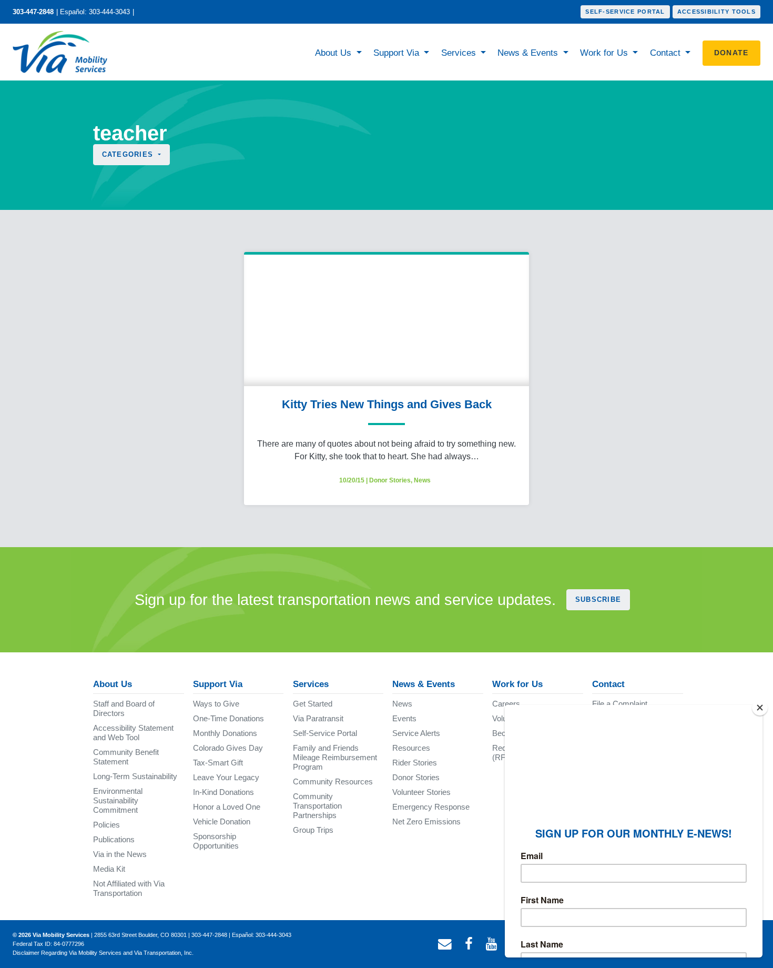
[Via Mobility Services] (63, 52)
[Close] (760, 707)
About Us (334, 53)
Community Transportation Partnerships (317, 806)
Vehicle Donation (221, 821)
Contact (666, 53)
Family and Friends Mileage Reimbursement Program (335, 757)
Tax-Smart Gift (218, 762)
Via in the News (120, 854)
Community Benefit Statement (126, 757)
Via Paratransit (318, 718)
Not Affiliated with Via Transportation (129, 888)
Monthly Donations (225, 733)
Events (404, 718)
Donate (731, 52)
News (422, 480)
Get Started (312, 703)
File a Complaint (619, 703)
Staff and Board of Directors (124, 708)
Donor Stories (390, 480)
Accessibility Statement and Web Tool (133, 732)
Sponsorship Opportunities (216, 841)
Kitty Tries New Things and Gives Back (387, 404)
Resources (411, 747)
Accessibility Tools (716, 11)
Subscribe (598, 599)
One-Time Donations (228, 718)
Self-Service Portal (625, 11)
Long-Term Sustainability (135, 776)
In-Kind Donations (223, 792)
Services (460, 53)
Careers (506, 703)
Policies (106, 824)
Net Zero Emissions (426, 821)
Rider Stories (414, 762)
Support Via (397, 53)
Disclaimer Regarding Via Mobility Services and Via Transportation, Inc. (103, 953)
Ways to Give (216, 703)
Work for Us (605, 53)
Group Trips (313, 829)
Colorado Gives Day (228, 747)
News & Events (529, 53)
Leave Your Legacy (226, 777)
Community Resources (333, 781)
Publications (114, 839)
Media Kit (109, 868)
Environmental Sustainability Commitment (118, 800)
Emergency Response (431, 806)
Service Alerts (416, 733)
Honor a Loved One (226, 806)
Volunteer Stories (421, 792)
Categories (129, 154)
